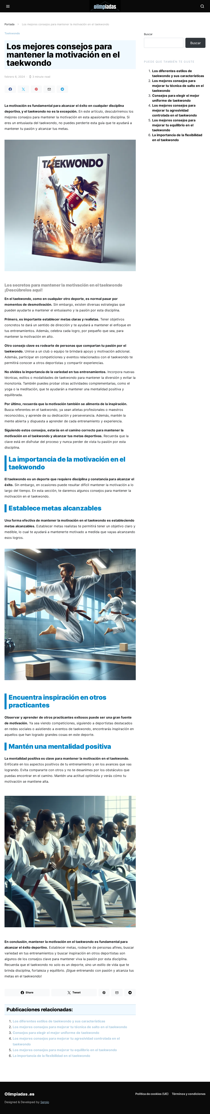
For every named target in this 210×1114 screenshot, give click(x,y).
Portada (9, 24)
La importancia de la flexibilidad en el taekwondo (51, 1056)
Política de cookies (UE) (152, 1094)
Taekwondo (12, 33)
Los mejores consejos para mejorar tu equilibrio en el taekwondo (65, 1050)
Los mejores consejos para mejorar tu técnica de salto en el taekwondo (70, 1027)
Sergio (44, 1102)
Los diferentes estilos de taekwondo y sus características (59, 1021)
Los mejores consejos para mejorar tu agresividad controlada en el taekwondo (174, 110)
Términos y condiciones (188, 1094)
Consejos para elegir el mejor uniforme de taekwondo (56, 1033)
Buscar (148, 34)
